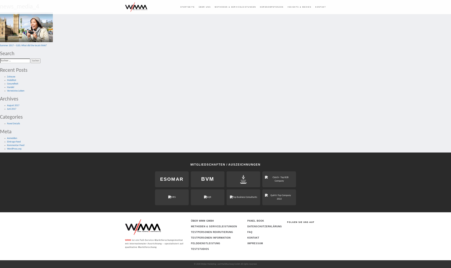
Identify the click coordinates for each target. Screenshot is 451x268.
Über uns (205, 7)
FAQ (249, 232)
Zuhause (11, 76)
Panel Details (13, 123)
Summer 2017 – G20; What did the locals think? (23, 45)
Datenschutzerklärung (258, 226)
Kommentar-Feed (15, 145)
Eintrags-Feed (14, 142)
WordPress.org (14, 149)
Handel (10, 87)
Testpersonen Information (211, 237)
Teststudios (200, 249)
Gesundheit (12, 84)
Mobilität (11, 80)
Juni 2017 (11, 109)
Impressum (255, 243)
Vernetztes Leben (15, 91)
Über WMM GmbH (202, 221)
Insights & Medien (299, 7)
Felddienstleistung (205, 243)
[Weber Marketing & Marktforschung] (136, 7)
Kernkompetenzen (271, 7)
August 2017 (13, 105)
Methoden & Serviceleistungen (235, 7)
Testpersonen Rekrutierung (212, 232)
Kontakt (320, 7)
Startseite (187, 7)
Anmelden (12, 138)
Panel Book (255, 221)
